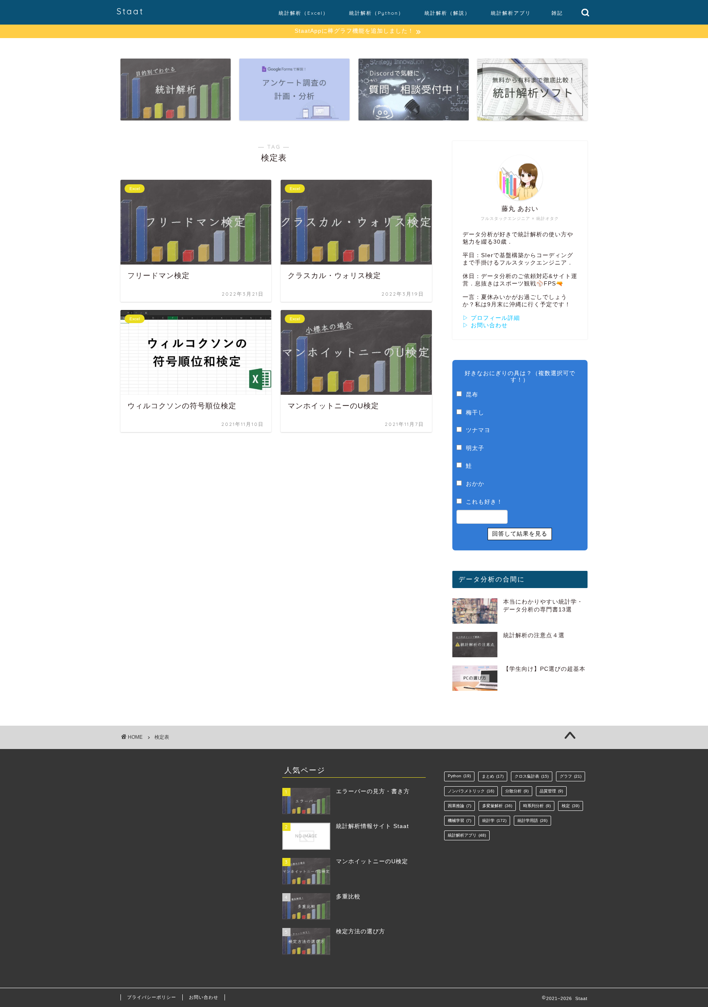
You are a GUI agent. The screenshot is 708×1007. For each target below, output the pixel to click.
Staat (130, 11)
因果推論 (459, 805)
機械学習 (459, 820)
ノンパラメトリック (471, 791)
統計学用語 (532, 820)
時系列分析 (537, 805)
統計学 (494, 820)
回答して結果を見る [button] (519, 533)
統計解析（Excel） (304, 13)
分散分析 (517, 791)
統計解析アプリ (511, 13)
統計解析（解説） (447, 13)
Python (459, 776)
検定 (570, 805)
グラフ (570, 776)
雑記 (557, 13)
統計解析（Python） (376, 13)
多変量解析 (497, 805)
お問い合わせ (203, 997)
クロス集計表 (532, 776)
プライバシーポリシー (151, 997)
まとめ (493, 776)
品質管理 (551, 791)
